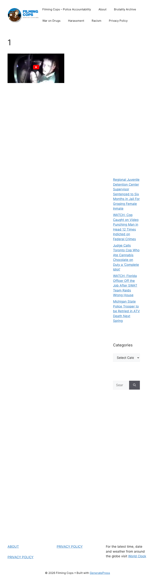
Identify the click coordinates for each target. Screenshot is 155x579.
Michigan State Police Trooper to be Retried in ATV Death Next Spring (126, 311)
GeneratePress (100, 573)
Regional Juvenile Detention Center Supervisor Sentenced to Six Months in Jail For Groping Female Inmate (126, 194)
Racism (96, 20)
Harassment (76, 20)
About (102, 9)
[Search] (134, 385)
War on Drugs (51, 20)
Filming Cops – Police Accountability (66, 9)
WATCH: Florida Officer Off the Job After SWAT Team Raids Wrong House (125, 285)
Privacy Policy (118, 20)
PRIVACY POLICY (20, 557)
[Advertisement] (126, 101)
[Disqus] (53, 141)
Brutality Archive (125, 9)
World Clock (137, 556)
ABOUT (13, 546)
